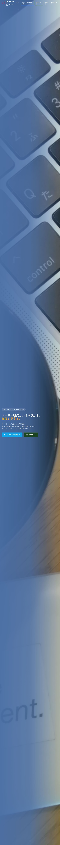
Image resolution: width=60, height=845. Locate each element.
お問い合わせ (54, 3)
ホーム (17, 3)
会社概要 (46, 3)
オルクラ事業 (38, 3)
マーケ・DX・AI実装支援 (27, 3)
